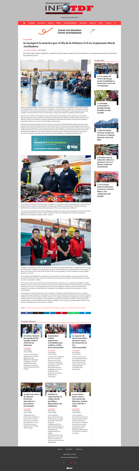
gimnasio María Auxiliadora (51, 308)
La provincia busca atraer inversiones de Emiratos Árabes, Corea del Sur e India (80, 400)
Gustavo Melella (73, 308)
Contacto (59, 449)
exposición (38, 308)
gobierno (64, 308)
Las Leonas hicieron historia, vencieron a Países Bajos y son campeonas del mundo (105, 190)
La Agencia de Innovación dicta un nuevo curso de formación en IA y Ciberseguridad (79, 342)
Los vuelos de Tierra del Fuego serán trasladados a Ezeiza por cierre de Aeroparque (106, 81)
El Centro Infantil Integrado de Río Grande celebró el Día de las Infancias (31, 340)
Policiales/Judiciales (70, 23)
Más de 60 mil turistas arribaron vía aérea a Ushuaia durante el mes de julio (106, 135)
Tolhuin (58, 23)
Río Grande (41, 23)
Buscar (80, 449)
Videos (101, 23)
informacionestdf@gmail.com (69, 457)
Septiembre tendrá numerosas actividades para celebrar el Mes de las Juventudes (56, 342)
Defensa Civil (30, 308)
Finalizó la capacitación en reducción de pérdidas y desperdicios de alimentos (55, 400)
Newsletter (69, 449)
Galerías (108, 23)
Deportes (93, 23)
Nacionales (83, 23)
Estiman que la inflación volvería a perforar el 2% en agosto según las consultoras (105, 162)
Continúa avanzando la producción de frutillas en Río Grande (104, 108)
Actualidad (31, 23)
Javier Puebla (31, 50)
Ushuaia (50, 23)
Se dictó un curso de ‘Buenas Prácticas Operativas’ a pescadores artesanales (31, 400)
